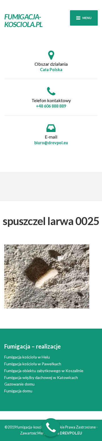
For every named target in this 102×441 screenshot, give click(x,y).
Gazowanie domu (19, 384)
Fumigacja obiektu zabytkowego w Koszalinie (43, 370)
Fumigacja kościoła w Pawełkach (32, 363)
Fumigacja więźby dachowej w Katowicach (41, 377)
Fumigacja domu (18, 390)
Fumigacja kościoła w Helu (27, 357)
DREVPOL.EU (71, 433)
